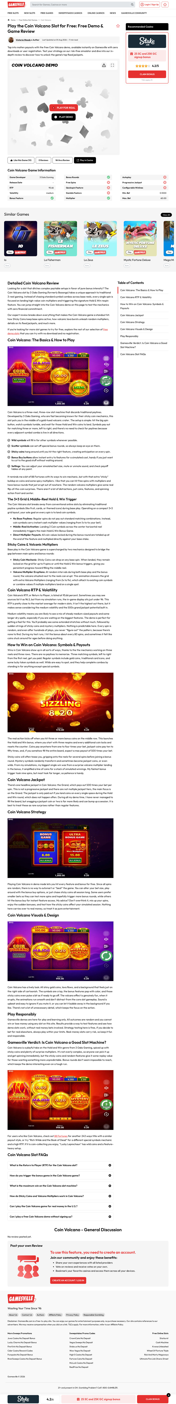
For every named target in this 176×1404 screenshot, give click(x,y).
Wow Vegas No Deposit (79, 1350)
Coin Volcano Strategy (132, 322)
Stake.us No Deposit (78, 1346)
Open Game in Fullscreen (112, 65)
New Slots (29, 13)
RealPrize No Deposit (78, 1367)
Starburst (164, 1338)
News (113, 13)
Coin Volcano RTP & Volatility (136, 297)
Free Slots (13, 13)
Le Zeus (88, 260)
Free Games (47, 13)
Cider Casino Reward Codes (20, 1350)
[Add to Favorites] (118, 26)
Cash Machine (162, 1342)
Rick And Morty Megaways (156, 1354)
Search (132, 4)
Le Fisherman (52, 260)
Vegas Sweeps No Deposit (81, 1342)
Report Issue (104, 65)
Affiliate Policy (55, 1315)
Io (5, 260)
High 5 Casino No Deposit (80, 1354)
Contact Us (27, 1315)
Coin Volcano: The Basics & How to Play (141, 290)
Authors (40, 1315)
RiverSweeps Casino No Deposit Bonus (25, 1358)
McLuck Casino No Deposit (81, 1363)
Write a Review (62, 160)
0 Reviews (43, 160)
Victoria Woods (23, 40)
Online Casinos (96, 13)
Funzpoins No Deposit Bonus (20, 1354)
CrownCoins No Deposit (80, 1338)
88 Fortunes (61, 1136)
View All (166, 215)
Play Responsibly (129, 336)
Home (13, 20)
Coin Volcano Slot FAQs (133, 354)
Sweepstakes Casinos (70, 13)
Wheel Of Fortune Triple (157, 1350)
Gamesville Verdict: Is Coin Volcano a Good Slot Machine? (143, 345)
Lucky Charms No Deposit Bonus (22, 1342)
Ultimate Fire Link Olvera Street (154, 1358)
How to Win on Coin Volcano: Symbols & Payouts (142, 306)
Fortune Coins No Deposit (80, 1358)
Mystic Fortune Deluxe (137, 260)
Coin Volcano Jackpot (132, 315)
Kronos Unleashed (160, 1346)
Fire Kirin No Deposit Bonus (20, 1346)
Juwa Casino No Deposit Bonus (21, 1338)
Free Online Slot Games (28, 20)
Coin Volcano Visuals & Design (136, 329)
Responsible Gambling (94, 1315)
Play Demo (66, 117)
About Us (13, 1315)
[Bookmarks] (165, 4)
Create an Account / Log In (68, 1280)
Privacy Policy (72, 1315)
